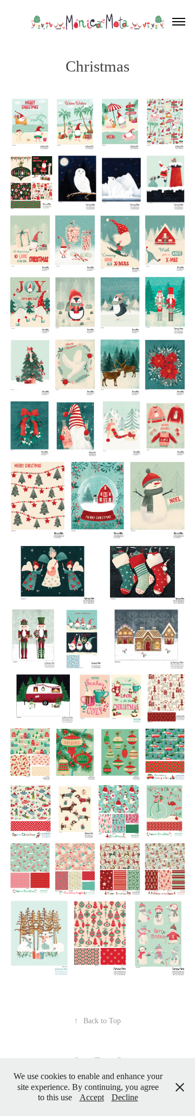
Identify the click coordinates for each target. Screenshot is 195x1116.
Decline (125, 1097)
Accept (92, 1097)
